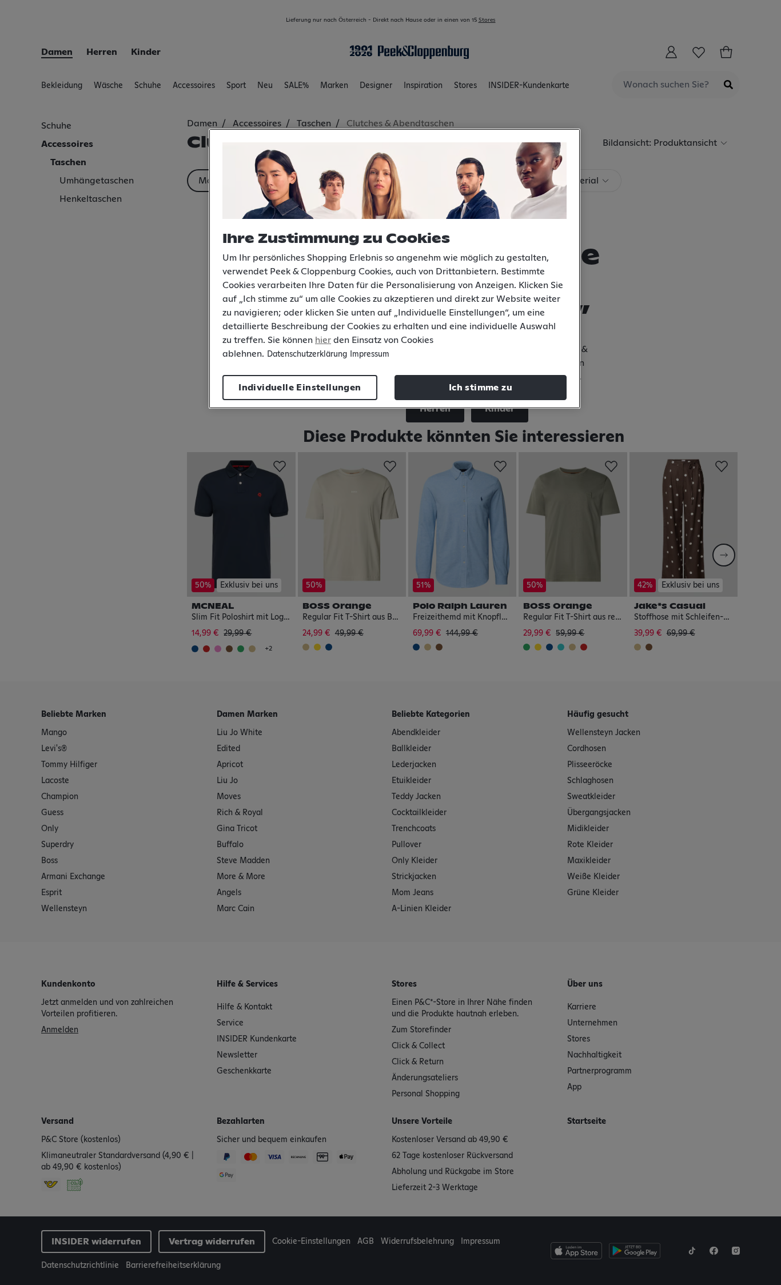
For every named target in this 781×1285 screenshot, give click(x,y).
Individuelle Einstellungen (299, 387)
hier (323, 340)
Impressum (369, 354)
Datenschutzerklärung (307, 354)
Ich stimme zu (480, 387)
